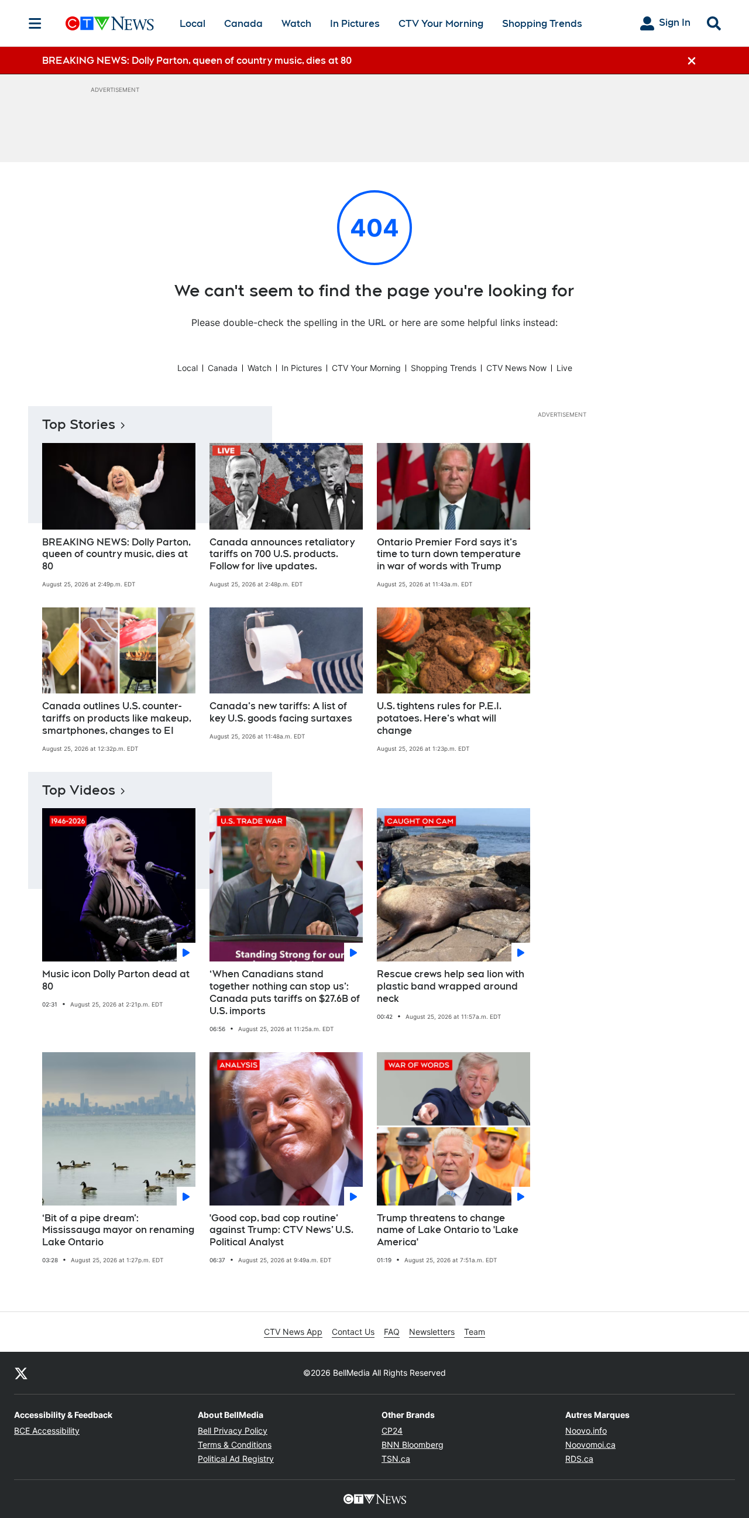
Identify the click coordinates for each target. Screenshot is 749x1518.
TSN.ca (396, 1459)
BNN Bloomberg (413, 1445)
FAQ (392, 1332)
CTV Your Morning (440, 23)
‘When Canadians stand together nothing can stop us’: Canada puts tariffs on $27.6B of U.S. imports (284, 992)
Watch (296, 23)
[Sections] (35, 23)
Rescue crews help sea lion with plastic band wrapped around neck (450, 986)
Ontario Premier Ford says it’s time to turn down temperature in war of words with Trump (449, 554)
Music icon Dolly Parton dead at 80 (116, 980)
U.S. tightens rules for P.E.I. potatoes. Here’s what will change (439, 718)
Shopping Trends (542, 23)
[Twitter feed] (21, 1373)
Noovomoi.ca (590, 1445)
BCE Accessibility (47, 1430)
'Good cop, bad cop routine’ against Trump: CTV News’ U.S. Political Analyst (281, 1230)
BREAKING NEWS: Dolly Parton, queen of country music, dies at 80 (116, 554)
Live (564, 368)
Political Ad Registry (236, 1459)
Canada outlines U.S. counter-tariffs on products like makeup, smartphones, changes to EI (116, 718)
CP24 (392, 1430)
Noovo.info (586, 1430)
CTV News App (293, 1332)
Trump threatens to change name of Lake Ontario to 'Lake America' (447, 1230)
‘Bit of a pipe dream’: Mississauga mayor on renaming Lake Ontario (118, 1230)
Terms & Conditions (235, 1445)
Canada (243, 23)
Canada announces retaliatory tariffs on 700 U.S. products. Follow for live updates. (282, 554)
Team (474, 1332)
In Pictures (355, 23)
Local (192, 23)
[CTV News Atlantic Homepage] (110, 23)
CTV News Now (516, 368)
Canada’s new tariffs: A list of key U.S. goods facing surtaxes (280, 712)
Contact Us (353, 1332)
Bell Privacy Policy (232, 1430)
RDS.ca (579, 1459)
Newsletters (432, 1332)
